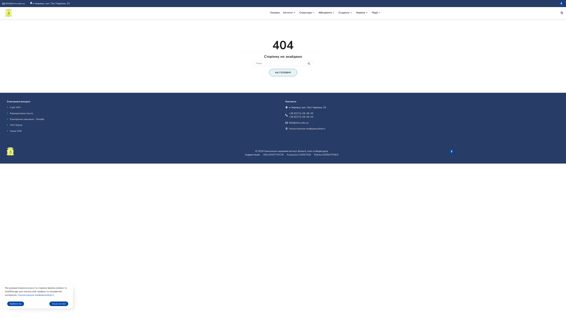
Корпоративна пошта (21, 113)
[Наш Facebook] (561, 3)
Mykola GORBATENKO (326, 154)
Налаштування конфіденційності (307, 128)
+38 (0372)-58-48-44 (301, 117)
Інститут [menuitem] (288, 12)
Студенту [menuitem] (344, 12)
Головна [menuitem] (275, 12)
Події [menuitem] (375, 12)
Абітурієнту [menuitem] (325, 12)
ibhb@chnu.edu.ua (298, 122)
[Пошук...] (562, 13)
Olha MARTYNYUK (273, 154)
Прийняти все (16, 304)
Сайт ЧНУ (15, 107)
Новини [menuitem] (360, 12)
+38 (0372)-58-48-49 (301, 113)
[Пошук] (283, 63)
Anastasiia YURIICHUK (299, 154)
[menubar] (327, 13)
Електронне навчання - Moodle (27, 119)
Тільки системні (59, 304)
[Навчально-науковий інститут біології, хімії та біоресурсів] (16, 13)
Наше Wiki (16, 131)
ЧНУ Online (16, 125)
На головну (283, 72)
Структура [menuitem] (306, 12)
